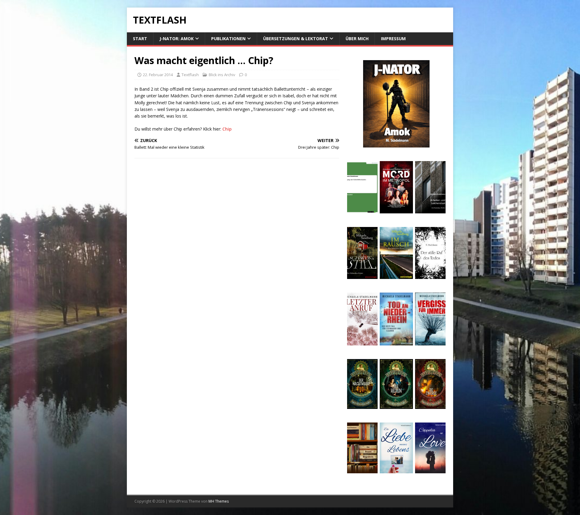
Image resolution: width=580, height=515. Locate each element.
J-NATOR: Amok (177, 38)
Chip (227, 129)
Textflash (190, 74)
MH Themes (218, 501)
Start (140, 38)
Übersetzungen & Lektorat (295, 38)
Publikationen (228, 38)
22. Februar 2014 (158, 74)
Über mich (357, 38)
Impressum (393, 38)
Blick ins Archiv (222, 74)
